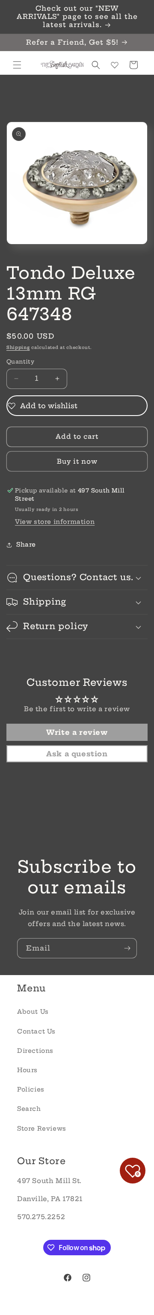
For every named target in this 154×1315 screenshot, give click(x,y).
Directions (35, 1051)
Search (29, 1109)
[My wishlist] (114, 64)
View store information (55, 522)
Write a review (76, 732)
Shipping (18, 347)
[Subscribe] (127, 948)
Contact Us (36, 1031)
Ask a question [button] (76, 753)
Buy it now (77, 461)
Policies (30, 1089)
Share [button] (26, 544)
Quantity (20, 361)
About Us (33, 1011)
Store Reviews (41, 1128)
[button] (17, 64)
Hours (27, 1070)
